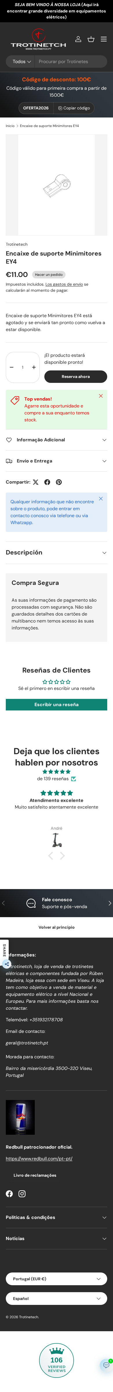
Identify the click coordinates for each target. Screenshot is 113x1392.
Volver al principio (57, 927)
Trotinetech (17, 244)
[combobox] (56, 61)
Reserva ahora (76, 376)
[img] (56, 771)
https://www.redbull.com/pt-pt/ (39, 1159)
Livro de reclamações (35, 1175)
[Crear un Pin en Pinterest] (59, 482)
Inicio (10, 126)
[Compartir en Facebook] (47, 482)
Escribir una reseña (56, 704)
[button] (91, 39)
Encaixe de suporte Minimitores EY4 (49, 126)
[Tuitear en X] (35, 482)
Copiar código (76, 108)
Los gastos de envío (64, 284)
